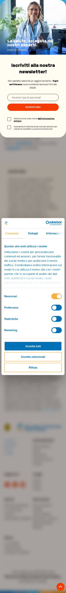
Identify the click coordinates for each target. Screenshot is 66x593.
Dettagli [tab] (33, 233)
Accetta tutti (33, 346)
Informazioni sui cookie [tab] (55, 233)
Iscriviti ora (33, 107)
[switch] (56, 307)
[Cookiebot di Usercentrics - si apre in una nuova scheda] (46, 223)
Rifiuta (33, 367)
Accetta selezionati (33, 356)
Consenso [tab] (12, 233)
